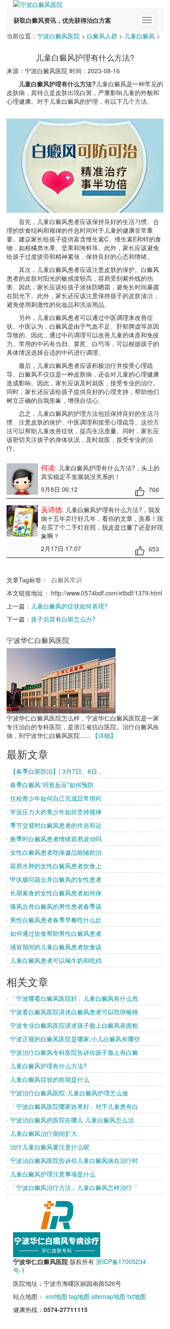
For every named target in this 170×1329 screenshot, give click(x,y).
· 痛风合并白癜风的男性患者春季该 (54, 906)
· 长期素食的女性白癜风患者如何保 (54, 892)
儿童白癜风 (139, 35)
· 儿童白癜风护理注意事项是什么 (51, 1173)
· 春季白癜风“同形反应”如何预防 (50, 784)
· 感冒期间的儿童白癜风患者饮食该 (54, 946)
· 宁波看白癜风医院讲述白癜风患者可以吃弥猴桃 (72, 1011)
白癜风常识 (66, 579)
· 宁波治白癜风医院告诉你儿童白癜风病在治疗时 (72, 1160)
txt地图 (136, 1296)
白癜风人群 (102, 35)
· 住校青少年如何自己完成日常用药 (54, 798)
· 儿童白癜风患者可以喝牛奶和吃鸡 (54, 960)
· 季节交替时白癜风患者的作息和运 (54, 825)
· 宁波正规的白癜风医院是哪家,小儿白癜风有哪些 (73, 1038)
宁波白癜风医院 (58, 35)
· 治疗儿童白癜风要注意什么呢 (48, 1146)
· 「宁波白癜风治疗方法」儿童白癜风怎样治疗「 (72, 1187)
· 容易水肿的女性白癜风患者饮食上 (54, 865)
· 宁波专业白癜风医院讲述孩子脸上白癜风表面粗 (72, 1025)
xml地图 (56, 1296)
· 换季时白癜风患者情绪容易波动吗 (54, 838)
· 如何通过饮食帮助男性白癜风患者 (54, 933)
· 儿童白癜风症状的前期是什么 (48, 1079)
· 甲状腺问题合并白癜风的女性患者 (54, 879)
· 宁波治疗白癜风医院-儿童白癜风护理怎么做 (67, 1092)
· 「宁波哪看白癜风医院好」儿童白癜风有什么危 (72, 998)
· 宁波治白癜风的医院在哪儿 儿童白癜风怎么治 (70, 1119)
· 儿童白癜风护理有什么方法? (47, 1065)
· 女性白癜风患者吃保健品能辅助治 (54, 852)
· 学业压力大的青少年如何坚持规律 (54, 811)
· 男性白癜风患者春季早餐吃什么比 (54, 919)
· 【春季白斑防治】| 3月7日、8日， (55, 771)
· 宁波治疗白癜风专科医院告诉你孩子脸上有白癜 (72, 1052)
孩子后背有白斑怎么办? (63, 619)
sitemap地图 (109, 1296)
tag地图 (79, 1296)
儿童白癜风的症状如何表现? (69, 606)
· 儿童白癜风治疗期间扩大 (42, 1133)
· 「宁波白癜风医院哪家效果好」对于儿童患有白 (72, 1106)
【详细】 (104, 735)
